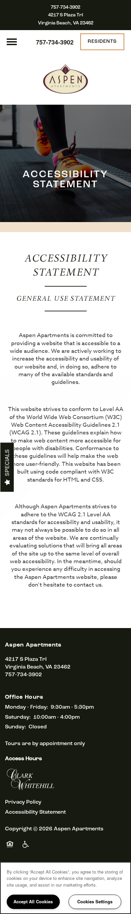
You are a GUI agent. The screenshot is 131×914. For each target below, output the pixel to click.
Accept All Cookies (33, 901)
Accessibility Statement (35, 812)
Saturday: (18, 717)
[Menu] (12, 42)
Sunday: (15, 727)
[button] (102, 41)
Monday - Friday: (26, 707)
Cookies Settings (95, 901)
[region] (65, 888)
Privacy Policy (23, 802)
